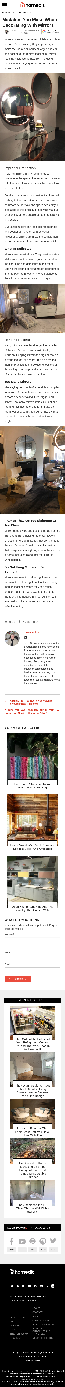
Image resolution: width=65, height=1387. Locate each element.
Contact (37, 1312)
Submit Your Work (43, 1324)
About (36, 1308)
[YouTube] (29, 1286)
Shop (35, 1316)
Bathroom (16, 1296)
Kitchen (41, 1296)
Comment (10, 934)
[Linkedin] (25, 638)
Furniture (16, 1329)
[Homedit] (32, 5)
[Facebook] (18, 1286)
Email (8, 964)
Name (8, 952)
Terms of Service (32, 1360)
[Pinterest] (35, 1286)
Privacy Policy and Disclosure (33, 1356)
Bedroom (29, 1296)
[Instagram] (23, 1286)
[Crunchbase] (52, 1286)
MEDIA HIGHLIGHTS (42, 1338)
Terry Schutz (18, 30)
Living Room (17, 1300)
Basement (31, 1300)
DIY (11, 1321)
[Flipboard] (47, 1286)
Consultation (40, 1320)
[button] (32, 117)
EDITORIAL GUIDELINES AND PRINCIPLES (41, 1331)
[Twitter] (12, 1286)
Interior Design (19, 1334)
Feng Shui (15, 1338)
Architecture (18, 1317)
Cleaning (15, 1325)
